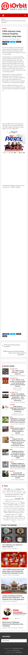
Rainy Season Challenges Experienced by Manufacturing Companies (18, 409)
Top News (19, 519)
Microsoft (21, 510)
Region (4, 28)
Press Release (17, 389)
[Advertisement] (14, 106)
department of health (8, 503)
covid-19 (19, 498)
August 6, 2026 (14, 402)
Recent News (8, 366)
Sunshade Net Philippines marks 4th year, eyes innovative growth (18, 475)
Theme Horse (16, 650)
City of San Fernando (17, 493)
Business (12, 471)
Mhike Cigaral (16, 39)
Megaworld (15, 510)
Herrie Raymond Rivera (18, 414)
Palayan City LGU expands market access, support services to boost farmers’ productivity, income (18, 442)
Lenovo (10, 510)
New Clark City (9, 512)
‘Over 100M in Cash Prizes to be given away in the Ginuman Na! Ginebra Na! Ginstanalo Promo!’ (17, 383)
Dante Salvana (22, 468)
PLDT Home (14, 516)
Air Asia (13, 489)
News (11, 417)
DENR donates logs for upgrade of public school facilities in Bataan (17, 430)
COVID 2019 (8, 501)
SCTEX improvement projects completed (12, 345)
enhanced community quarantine (13, 505)
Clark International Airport (14, 495)
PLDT (16, 514)
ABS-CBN (7, 489)
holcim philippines (13, 508)
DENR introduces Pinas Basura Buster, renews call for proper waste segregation (13, 353)
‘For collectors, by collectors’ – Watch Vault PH (17, 372)
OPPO (22, 512)
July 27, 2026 (14, 424)
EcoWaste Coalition (13, 505)
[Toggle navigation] (3, 15)
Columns (12, 404)
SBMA (20, 516)
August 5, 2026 (17, 413)
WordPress (19, 652)
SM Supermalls (13, 519)
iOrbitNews (22, 375)
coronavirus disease (9, 499)
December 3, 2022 (7, 39)
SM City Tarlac (19, 518)
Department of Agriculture (17, 501)
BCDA (8, 491)
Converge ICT (20, 496)
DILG (19, 503)
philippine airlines (10, 514)
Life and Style (14, 369)
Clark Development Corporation (15, 493)
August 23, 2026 (14, 375)
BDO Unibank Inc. (18, 491)
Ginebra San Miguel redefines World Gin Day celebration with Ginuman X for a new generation (18, 397)
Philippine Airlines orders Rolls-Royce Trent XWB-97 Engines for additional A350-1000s (17, 454)
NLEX (17, 512)
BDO (12, 491)
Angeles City (19, 489)
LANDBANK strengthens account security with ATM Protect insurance (18, 420)
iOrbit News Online (18, 648)
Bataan (4, 491)
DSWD (5, 504)
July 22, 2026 (13, 468)
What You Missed (9, 525)
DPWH (23, 503)
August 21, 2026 (17, 388)
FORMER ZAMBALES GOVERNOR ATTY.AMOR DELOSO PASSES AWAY (17, 465)
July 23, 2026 (14, 459)
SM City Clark (10, 518)
